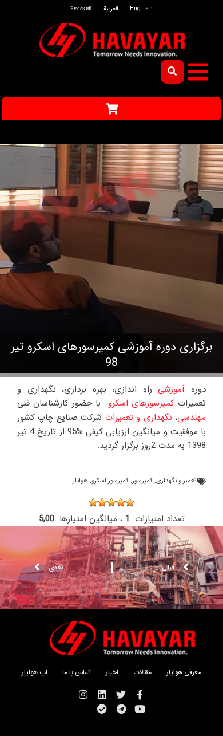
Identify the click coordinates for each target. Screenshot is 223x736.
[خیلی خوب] (93, 502)
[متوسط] (111, 502)
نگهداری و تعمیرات (138, 417)
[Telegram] (121, 709)
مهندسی (191, 417)
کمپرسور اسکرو (110, 481)
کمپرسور (142, 481)
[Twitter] (121, 694)
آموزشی (168, 389)
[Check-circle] (102, 709)
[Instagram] (83, 694)
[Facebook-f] (140, 694)
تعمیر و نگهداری (176, 481)
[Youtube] (140, 709)
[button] (198, 72)
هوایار (80, 481)
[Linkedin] (102, 694)
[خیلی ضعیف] (129, 502)
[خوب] (102, 502)
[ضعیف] (120, 502)
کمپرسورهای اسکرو (141, 403)
